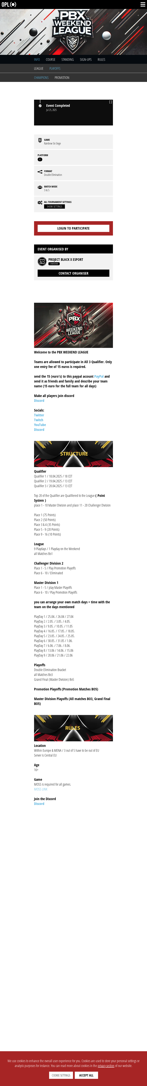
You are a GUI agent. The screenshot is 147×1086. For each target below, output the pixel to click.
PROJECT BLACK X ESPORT (65, 259)
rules (101, 59)
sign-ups (86, 59)
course (50, 59)
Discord (39, 400)
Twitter (39, 415)
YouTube (40, 424)
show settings (54, 206)
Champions (41, 77)
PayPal (99, 376)
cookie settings (61, 1075)
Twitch (38, 419)
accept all (86, 1075)
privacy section (106, 1065)
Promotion (62, 77)
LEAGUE (38, 68)
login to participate (73, 228)
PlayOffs (54, 68)
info (37, 59)
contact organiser (73, 273)
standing (67, 59)
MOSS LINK (40, 789)
